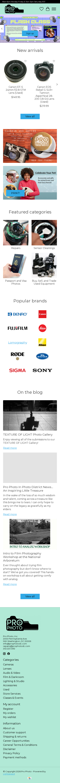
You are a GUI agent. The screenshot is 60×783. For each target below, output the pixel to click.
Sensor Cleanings (44, 248)
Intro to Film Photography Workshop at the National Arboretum (22, 556)
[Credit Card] (29, 778)
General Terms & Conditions (20, 744)
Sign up (30, 33)
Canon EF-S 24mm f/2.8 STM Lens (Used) (16, 90)
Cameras (8, 664)
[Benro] (17, 314)
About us (8, 728)
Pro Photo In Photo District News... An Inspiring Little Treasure (28, 488)
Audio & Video (11, 672)
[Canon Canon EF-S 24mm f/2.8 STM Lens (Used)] (15, 71)
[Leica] (42, 328)
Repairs (15, 248)
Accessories (10, 685)
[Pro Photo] (14, 9)
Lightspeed (9, 774)
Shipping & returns (14, 736)
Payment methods (14, 757)
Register (8, 708)
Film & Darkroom (13, 677)
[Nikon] (42, 342)
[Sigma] (17, 371)
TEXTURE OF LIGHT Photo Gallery (27, 434)
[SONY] (42, 371)
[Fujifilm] (17, 328)
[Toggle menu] (54, 9)
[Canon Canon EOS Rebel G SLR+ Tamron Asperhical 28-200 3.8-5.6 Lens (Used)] (44, 71)
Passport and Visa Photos (15, 282)
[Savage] (42, 357)
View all (30, 116)
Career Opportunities (16, 740)
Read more (10, 448)
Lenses (7, 668)
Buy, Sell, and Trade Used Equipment (44, 282)
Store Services (11, 693)
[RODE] (17, 357)
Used (6, 689)
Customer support (14, 732)
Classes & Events (13, 697)
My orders (9, 713)
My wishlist (9, 717)
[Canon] (42, 314)
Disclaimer (9, 749)
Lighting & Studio (13, 681)
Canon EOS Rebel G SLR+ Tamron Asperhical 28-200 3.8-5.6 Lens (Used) (44, 94)
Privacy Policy (11, 753)
